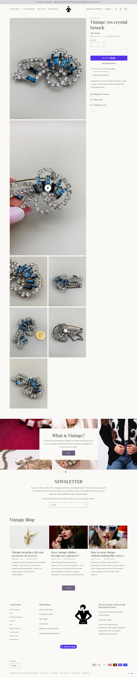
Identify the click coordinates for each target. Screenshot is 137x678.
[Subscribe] (85, 504)
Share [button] (95, 112)
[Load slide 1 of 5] (59, 472)
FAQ (11, 613)
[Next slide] (77, 472)
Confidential (14, 632)
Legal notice (85, 673)
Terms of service (64, 673)
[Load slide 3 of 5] (65, 472)
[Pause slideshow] (82, 472)
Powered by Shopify (33, 673)
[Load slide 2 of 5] (62, 472)
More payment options (109, 63)
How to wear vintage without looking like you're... (108, 554)
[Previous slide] (54, 472)
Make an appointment (68, 457)
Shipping (103, 36)
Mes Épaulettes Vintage (20, 673)
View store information (101, 75)
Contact (12, 621)
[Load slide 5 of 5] (72, 472)
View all (69, 588)
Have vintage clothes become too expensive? (65, 554)
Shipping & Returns (16, 617)
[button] (15, 9)
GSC (11, 625)
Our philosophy (15, 610)
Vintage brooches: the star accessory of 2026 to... (28, 554)
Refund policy (44, 673)
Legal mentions (15, 628)
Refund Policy (14, 640)
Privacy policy (54, 673)
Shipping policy (75, 673)
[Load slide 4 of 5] (69, 472)
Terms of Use (14, 636)
